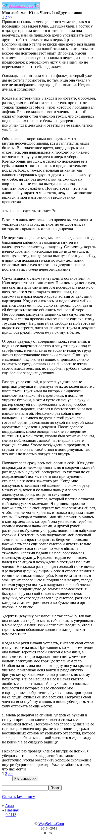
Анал (9, 805)
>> (10, 17)
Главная (12, 810)
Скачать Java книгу (18, 796)
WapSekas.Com (51, 823)
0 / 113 (11, 814)
